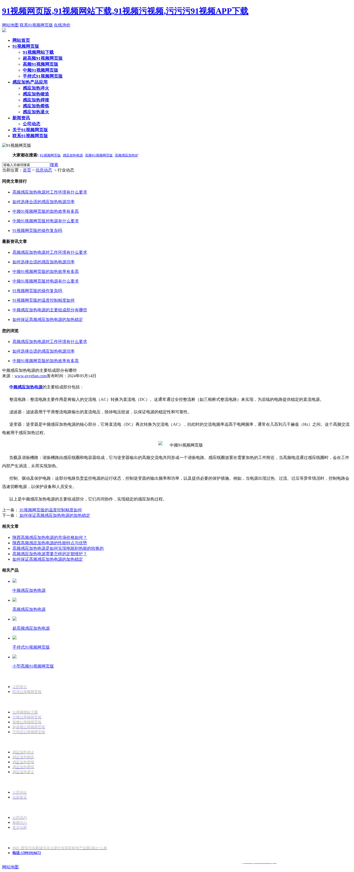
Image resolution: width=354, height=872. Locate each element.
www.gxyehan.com (31, 376)
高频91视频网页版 (40, 64)
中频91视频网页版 (40, 70)
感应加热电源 (73, 155)
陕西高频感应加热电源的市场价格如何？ (49, 537)
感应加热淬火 (36, 88)
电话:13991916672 (26, 853)
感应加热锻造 (36, 94)
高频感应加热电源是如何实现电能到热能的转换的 (58, 548)
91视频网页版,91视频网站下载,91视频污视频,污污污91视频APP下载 (125, 11)
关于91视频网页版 (30, 129)
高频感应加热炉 (126, 155)
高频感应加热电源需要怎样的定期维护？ (49, 554)
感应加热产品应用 (30, 82)
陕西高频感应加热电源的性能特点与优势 (49, 543)
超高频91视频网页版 (43, 58)
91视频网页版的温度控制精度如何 (50, 510)
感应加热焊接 (36, 100)
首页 (27, 170)
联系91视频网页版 (36, 25)
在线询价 (62, 25)
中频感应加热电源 (26, 387)
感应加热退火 (36, 111)
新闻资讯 (21, 117)
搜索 (54, 164)
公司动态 (31, 123)
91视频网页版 (25, 46)
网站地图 (10, 25)
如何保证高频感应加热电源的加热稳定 (54, 515)
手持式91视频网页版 (43, 76)
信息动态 (44, 170)
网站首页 (21, 40)
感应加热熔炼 (36, 106)
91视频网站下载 (38, 52)
